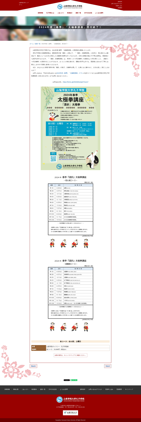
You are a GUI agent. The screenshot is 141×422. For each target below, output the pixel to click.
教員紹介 (69, 13)
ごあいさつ (60, 13)
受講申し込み (119, 5)
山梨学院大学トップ (24, 2)
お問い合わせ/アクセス (116, 3)
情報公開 (15, 389)
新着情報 (40, 13)
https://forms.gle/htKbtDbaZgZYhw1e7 (75, 82)
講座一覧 (78, 13)
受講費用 (120, 7)
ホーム (20, 4)
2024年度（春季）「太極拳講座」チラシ (70, 73)
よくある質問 (99, 13)
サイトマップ (129, 389)
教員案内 (34, 389)
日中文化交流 (88, 13)
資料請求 (120, 1)
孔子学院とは (50, 13)
